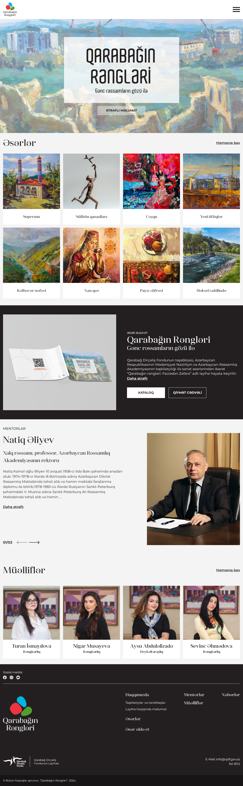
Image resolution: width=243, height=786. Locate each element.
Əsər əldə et (137, 729)
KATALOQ (146, 392)
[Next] (34, 542)
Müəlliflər (193, 703)
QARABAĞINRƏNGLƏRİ (122, 67)
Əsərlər (133, 718)
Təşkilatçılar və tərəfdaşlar (145, 702)
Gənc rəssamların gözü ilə (121, 91)
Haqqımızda (137, 694)
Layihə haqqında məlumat (146, 709)
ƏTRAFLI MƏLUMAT (121, 110)
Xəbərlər (231, 694)
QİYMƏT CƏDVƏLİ (187, 392)
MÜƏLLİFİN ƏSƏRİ (31, 668)
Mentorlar (194, 694)
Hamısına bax (228, 143)
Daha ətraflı (137, 378)
